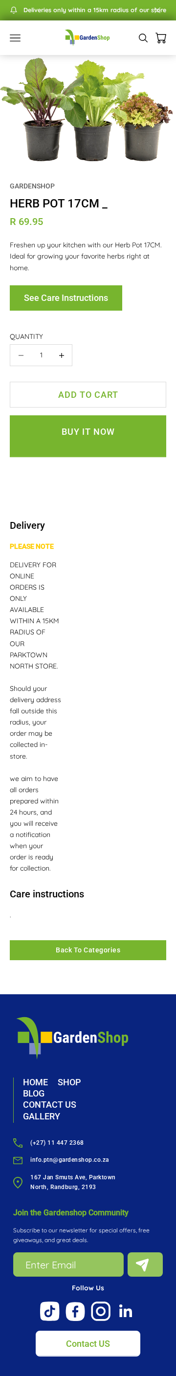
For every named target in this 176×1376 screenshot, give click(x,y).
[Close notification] (157, 10)
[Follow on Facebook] (75, 1311)
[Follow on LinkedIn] (126, 1311)
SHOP (69, 1082)
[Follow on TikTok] (50, 1311)
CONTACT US (49, 1104)
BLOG (33, 1093)
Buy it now (88, 432)
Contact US (88, 1344)
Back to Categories (88, 950)
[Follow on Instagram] (100, 1311)
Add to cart (88, 395)
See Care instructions (66, 298)
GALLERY (41, 1116)
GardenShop (32, 186)
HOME (35, 1082)
